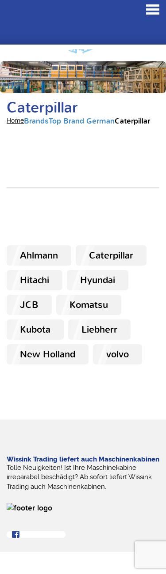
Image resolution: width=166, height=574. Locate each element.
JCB (29, 305)
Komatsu (88, 305)
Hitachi (34, 280)
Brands (36, 121)
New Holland (47, 354)
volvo (117, 354)
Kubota (35, 329)
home (15, 120)
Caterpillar (111, 255)
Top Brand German (82, 121)
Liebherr (99, 329)
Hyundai (97, 280)
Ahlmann (39, 255)
